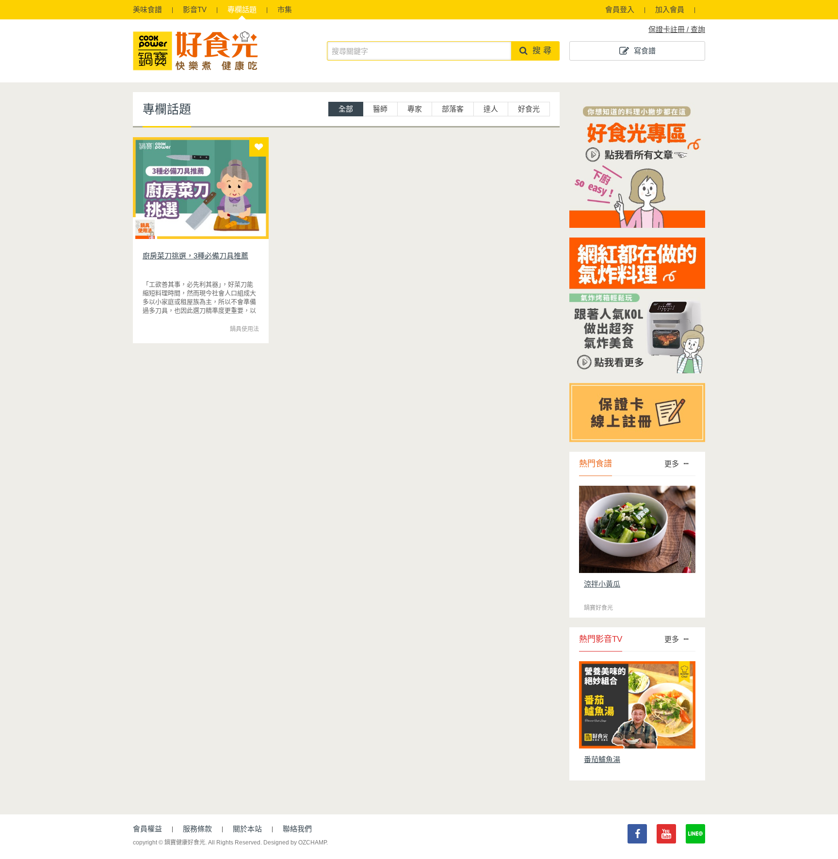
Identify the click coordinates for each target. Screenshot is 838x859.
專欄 (242, 9)
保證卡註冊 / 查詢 (676, 29)
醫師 (380, 109)
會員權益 (147, 829)
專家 (414, 109)
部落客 (453, 109)
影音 (195, 9)
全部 (345, 109)
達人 (490, 109)
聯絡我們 (297, 829)
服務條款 (197, 829)
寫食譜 (645, 51)
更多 (671, 464)
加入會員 (669, 9)
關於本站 (247, 829)
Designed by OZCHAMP (294, 842)
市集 (284, 9)
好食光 (529, 109)
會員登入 (619, 9)
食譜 (147, 9)
